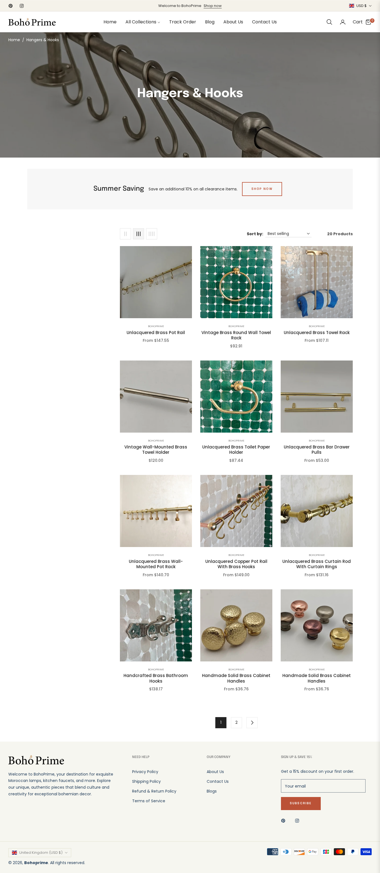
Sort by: (255, 234)
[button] (329, 22)
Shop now (213, 5)
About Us (215, 771)
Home (14, 40)
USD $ (361, 5)
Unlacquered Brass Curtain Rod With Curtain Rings (316, 564)
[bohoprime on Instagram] (298, 820)
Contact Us (218, 781)
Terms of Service (148, 801)
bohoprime (156, 326)
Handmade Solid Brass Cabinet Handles (236, 678)
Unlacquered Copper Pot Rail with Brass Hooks (236, 564)
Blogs (212, 791)
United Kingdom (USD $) (41, 852)
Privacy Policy (145, 771)
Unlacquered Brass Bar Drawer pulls (317, 449)
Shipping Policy (146, 781)
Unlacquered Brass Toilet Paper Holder (236, 449)
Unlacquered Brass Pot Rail (156, 332)
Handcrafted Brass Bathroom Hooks (156, 678)
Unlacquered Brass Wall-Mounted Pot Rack (156, 564)
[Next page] (252, 722)
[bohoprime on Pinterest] (284, 820)
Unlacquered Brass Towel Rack (317, 332)
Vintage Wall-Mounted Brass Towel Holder (155, 449)
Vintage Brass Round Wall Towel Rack (236, 335)
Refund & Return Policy (154, 791)
